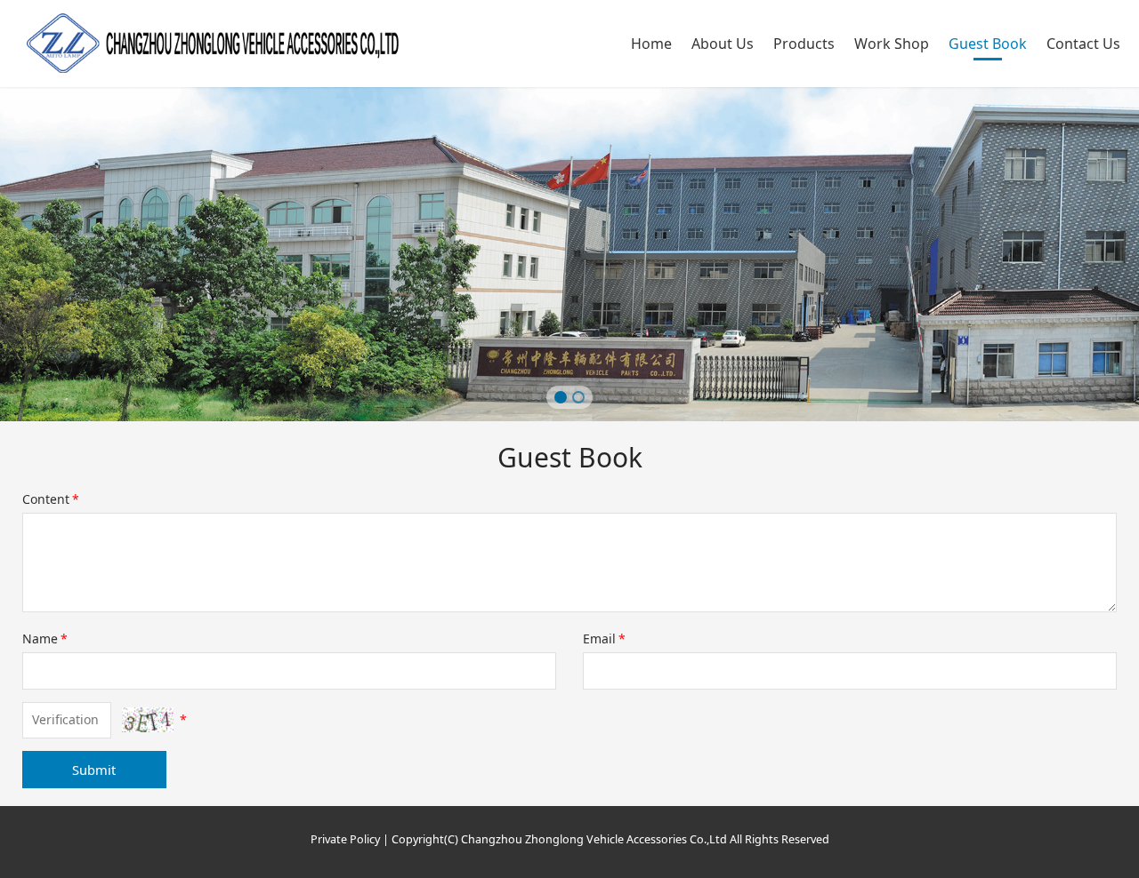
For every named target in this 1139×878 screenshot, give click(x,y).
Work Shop (891, 43)
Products (804, 43)
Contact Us (1083, 43)
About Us (722, 43)
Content (50, 499)
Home (651, 43)
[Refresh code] (148, 719)
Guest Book (988, 43)
